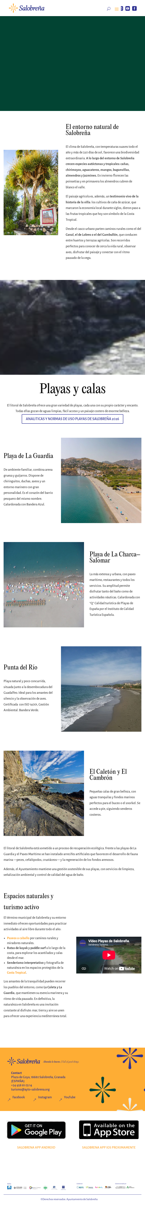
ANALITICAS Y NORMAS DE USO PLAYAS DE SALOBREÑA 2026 (72, 419)
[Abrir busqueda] (108, 9)
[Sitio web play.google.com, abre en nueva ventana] (36, 1129)
